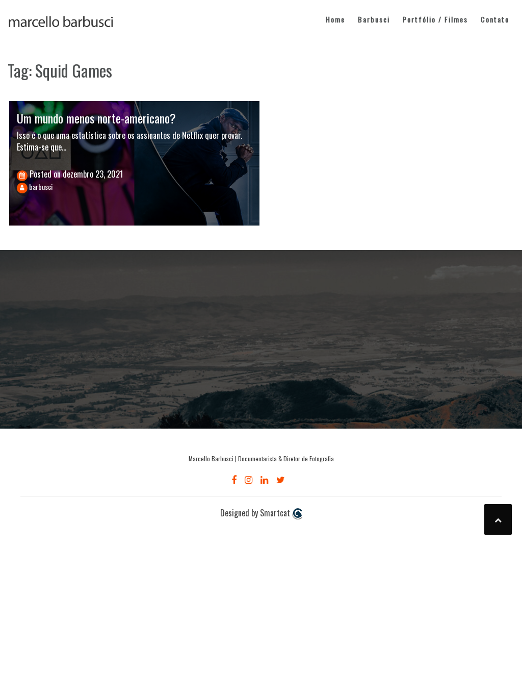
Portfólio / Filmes (435, 19)
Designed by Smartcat (256, 513)
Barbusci (374, 19)
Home (335, 19)
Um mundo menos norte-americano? (96, 118)
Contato (495, 19)
